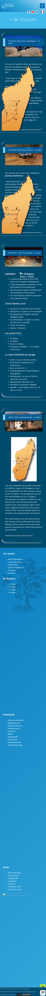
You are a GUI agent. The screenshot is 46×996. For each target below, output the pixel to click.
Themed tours (13, 565)
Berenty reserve (14, 728)
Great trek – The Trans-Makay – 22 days (24, 253)
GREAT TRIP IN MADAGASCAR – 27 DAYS (24, 417)
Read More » (10, 541)
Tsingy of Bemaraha (15, 745)
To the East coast (14, 887)
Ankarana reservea (15, 726)
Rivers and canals (14, 873)
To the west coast (14, 889)
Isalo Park (11, 731)
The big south (13, 878)
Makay (10, 734)
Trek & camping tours (16, 567)
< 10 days (11, 584)
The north (11, 884)
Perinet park (12, 739)
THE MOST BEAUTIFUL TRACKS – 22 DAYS (24, 150)
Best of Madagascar (15, 559)
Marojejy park (13, 737)
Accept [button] (19, 995)
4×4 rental (11, 570)
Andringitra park (14, 723)
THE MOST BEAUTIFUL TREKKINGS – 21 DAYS (24, 42)
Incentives (11, 573)
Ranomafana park (14, 742)
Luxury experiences (15, 562)
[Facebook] (37, 12)
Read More (26, 995)
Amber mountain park (16, 720)
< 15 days (11, 587)
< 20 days (11, 590)
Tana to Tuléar (13, 876)
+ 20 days (11, 592)
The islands (12, 881)
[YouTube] (33, 12)
